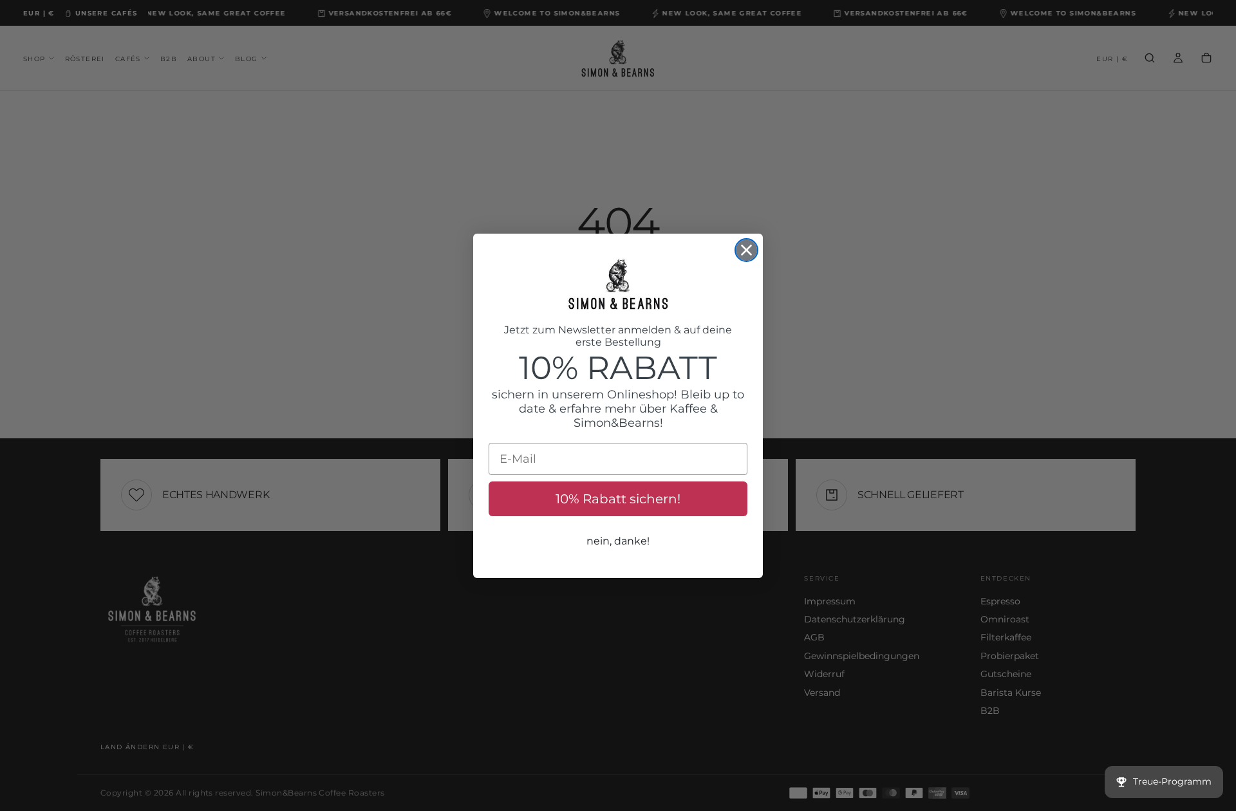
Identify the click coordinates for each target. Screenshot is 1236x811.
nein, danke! (618, 541)
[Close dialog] (746, 250)
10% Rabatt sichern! (618, 499)
